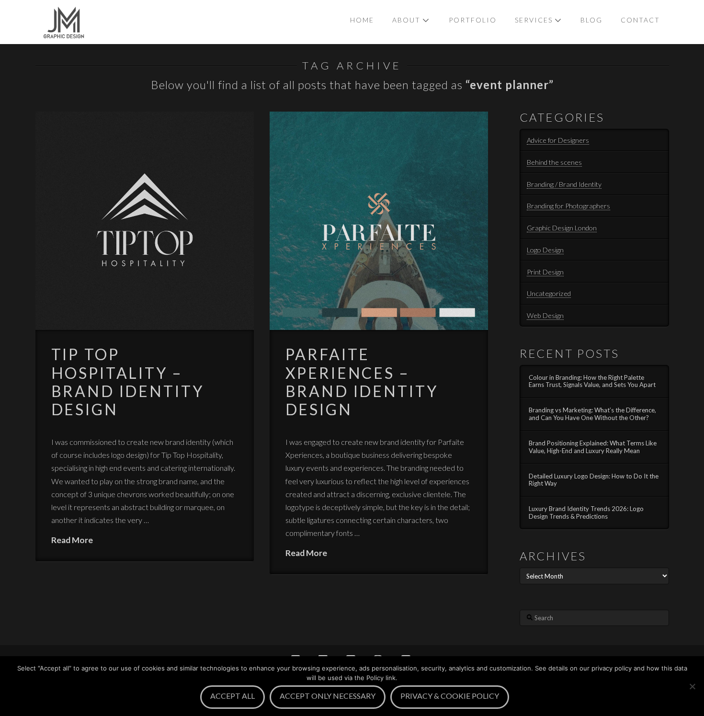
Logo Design (545, 250)
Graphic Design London (562, 228)
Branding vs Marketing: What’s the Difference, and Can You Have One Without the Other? (592, 414)
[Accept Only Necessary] (692, 686)
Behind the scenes (554, 162)
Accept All (232, 695)
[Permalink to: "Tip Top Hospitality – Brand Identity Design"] (144, 221)
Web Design (545, 315)
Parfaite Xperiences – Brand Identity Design (361, 382)
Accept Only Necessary (327, 695)
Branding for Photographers (568, 206)
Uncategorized (549, 293)
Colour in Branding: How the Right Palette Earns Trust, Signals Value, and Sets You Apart (592, 381)
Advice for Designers (558, 140)
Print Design (545, 272)
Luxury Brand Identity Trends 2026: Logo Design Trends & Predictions (586, 512)
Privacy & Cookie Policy (449, 695)
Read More (72, 540)
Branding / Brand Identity (564, 184)
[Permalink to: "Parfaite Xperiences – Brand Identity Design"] (379, 221)
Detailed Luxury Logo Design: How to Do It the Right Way (594, 480)
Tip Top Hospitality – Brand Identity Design (127, 382)
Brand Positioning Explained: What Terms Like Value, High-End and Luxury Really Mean (593, 447)
